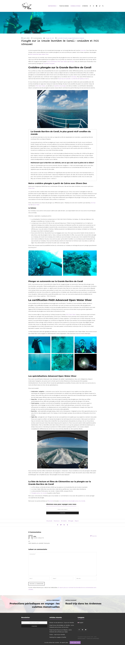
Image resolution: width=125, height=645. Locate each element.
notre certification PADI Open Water (57, 61)
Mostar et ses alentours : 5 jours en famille (61, 622)
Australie (59, 38)
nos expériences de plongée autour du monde (72, 501)
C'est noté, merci (75, 642)
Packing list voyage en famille (57, 637)
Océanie (81, 38)
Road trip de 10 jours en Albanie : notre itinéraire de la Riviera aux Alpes (60, 630)
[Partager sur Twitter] (61, 524)
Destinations (52, 6)
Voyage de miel (49, 38)
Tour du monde (64, 6)
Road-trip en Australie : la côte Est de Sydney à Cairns (73, 78)
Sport (77, 521)
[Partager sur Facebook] (57, 524)
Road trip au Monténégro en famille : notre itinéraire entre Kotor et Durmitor (61, 626)
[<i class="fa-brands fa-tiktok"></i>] (99, 6)
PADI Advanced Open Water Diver (39, 54)
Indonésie (73, 76)
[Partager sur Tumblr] (67, 524)
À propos (85, 6)
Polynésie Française (48, 63)
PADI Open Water (40, 85)
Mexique (71, 61)
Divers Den (31, 188)
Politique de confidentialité (93, 638)
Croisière (64, 521)
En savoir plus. (64, 642)
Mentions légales (81, 638)
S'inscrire (62, 512)
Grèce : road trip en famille (57, 634)
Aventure (56, 521)
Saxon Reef (36, 204)
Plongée (71, 521)
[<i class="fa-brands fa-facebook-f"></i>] (90, 6)
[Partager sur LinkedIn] (64, 524)
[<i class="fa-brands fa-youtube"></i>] (96, 6)
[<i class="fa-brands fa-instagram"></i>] (93, 6)
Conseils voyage (75, 6)
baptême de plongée (60, 85)
